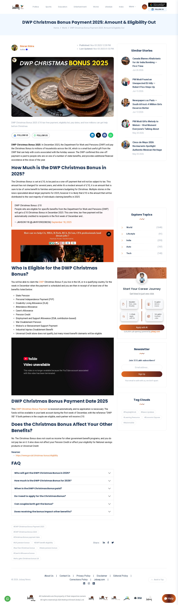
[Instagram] (89, 583)
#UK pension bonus (21, 543)
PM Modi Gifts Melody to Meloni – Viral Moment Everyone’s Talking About (146, 125)
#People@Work (129, 412)
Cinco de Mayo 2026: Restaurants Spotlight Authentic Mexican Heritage (147, 146)
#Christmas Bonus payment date (26, 537)
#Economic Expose (152, 417)
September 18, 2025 (61, 222)
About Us (48, 575)
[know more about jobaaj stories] (103, 598)
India (121, 6)
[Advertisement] (142, 187)
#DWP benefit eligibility (43, 543)
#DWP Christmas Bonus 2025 (25, 532)
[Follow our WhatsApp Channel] (7, 599)
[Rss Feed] (94, 583)
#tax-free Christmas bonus (24, 548)
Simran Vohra (27, 46)
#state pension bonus (48, 548)
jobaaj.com (155, 332)
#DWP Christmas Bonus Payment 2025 (28, 527)
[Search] (144, 6)
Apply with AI (142, 327)
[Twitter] (113, 542)
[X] (98, 135)
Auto (128, 247)
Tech (128, 253)
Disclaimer (102, 575)
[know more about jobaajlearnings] (115, 598)
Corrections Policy (79, 579)
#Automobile (128, 423)
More (131, 6)
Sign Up (142, 374)
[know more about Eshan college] (138, 598)
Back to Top (159, 580)
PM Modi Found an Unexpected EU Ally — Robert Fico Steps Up (144, 83)
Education (62, 6)
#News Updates (147, 412)
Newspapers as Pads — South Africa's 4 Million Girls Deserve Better (147, 104)
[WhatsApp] (110, 135)
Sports (48, 6)
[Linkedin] (92, 135)
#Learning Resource (131, 417)
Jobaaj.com (99, 579)
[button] (63, 473)
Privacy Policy (83, 575)
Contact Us (65, 575)
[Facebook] (104, 135)
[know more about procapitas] (126, 598)
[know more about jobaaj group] (31, 598)
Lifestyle (108, 6)
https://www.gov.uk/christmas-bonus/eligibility (37, 455)
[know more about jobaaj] (91, 598)
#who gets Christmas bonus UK (26, 558)
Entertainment (80, 6)
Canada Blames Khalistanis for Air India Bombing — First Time (147, 62)
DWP (41, 282)
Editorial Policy (120, 575)
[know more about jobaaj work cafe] (149, 598)
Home (56, 28)
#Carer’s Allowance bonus (23, 553)
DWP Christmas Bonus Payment (31, 409)
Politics (36, 6)
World (96, 6)
